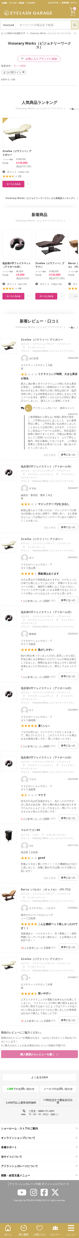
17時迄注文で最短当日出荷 (58, 1101)
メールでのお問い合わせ (58, 1089)
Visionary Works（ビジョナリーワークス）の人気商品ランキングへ (40, 198)
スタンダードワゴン (56, 834)
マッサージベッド (36, 347)
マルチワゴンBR (30, 830)
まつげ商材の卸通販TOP (13, 33)
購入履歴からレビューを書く (37, 1054)
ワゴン (35, 834)
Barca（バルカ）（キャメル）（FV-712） (46, 889)
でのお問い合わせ (20, 1089)
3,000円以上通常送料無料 (21, 1102)
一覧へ (72, 108)
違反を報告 (50, 454)
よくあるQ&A (39, 1077)
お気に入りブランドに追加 (41, 59)
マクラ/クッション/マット (41, 474)
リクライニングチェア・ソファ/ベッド (51, 343)
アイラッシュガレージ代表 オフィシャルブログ (37, 1184)
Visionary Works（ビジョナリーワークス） (51, 33)
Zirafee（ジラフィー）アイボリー (42, 339)
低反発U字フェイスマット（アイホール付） (47, 466)
